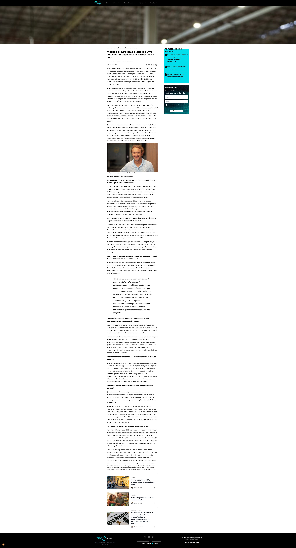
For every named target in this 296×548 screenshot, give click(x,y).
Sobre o (156, 543)
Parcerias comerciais (145, 543)
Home (107, 3)
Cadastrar (176, 111)
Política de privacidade (143, 541)
